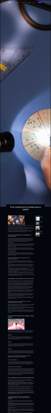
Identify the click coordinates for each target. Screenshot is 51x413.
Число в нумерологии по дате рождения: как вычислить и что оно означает (41, 233)
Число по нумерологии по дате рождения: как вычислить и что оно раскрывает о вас (41, 226)
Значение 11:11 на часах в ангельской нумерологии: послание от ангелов (41, 221)
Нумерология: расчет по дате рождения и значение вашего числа (41, 217)
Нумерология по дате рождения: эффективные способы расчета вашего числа (39, 231)
